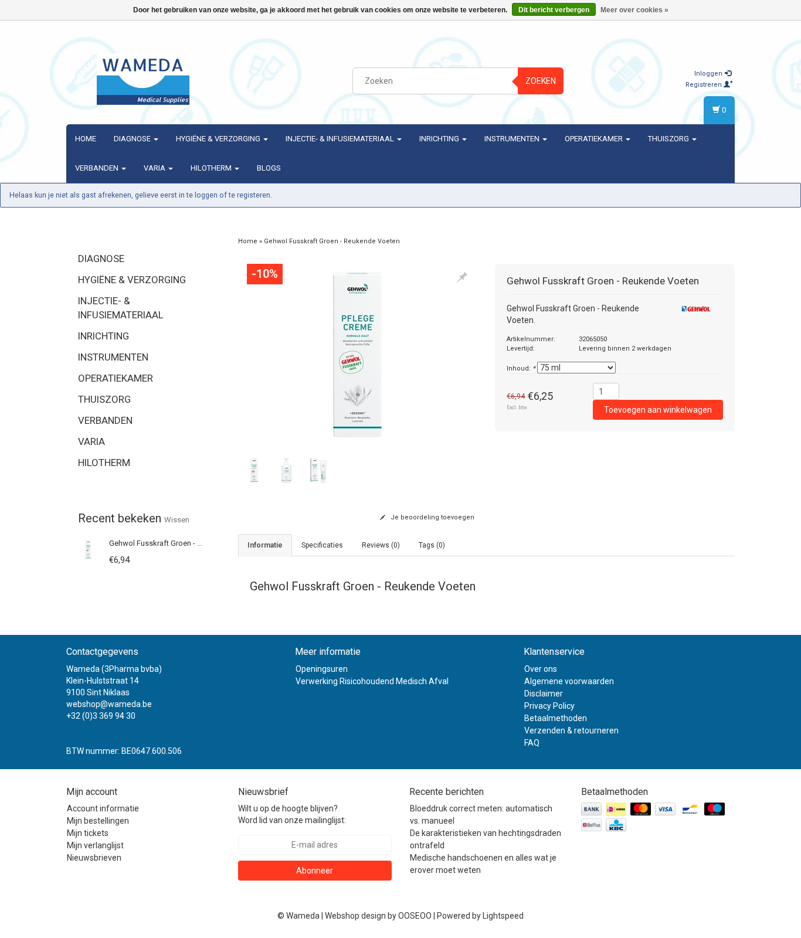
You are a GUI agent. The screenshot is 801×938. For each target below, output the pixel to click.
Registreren (704, 85)
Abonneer (314, 870)
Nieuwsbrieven (94, 857)
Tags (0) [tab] (432, 545)
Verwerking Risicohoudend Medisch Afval (372, 681)
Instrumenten (512, 138)
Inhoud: (521, 368)
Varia (155, 168)
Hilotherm (212, 168)
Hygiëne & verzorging (219, 138)
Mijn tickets (87, 833)
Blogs (269, 168)
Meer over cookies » (634, 10)
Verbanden (97, 168)
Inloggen (709, 73)
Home (85, 138)
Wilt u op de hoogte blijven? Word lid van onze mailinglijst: (292, 814)
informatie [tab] (265, 545)
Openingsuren (322, 669)
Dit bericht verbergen (553, 10)
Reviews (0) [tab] (381, 545)
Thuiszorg (669, 138)
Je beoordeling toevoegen (431, 517)
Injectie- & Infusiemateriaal (341, 138)
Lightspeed (503, 915)
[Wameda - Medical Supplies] (143, 79)
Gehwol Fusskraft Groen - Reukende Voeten (183, 543)
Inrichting (440, 138)
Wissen (176, 519)
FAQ (531, 742)
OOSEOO (415, 915)
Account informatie (103, 808)
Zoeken (540, 81)
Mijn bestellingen (98, 820)
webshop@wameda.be (109, 704)
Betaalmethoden (555, 718)
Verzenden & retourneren (571, 730)
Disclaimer (543, 693)
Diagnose (133, 138)
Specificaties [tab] (322, 545)
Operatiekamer (594, 138)
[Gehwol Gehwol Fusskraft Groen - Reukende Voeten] (88, 548)
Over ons (540, 669)
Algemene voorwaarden (569, 681)
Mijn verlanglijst (95, 845)
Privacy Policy (549, 706)
